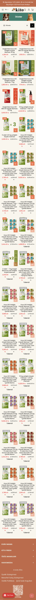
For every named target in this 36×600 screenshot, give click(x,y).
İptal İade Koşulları (24, 581)
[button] (7, 9)
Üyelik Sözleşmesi (9, 574)
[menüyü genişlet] (3, 10)
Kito (20, 570)
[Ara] (25, 10)
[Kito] (18, 9)
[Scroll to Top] (32, 589)
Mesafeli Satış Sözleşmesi (12, 578)
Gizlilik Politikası (8, 581)
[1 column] (27, 25)
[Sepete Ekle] (16, 44)
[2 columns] (32, 25)
